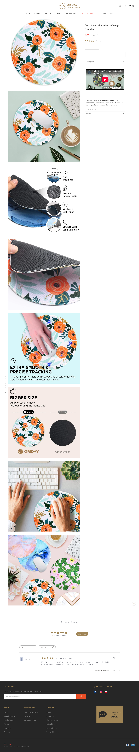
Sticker (6, 724)
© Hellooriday (7, 744)
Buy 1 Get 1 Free (30, 720)
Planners (37, 13)
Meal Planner (9, 720)
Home (27, 13)
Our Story (102, 13)
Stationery (48, 13)
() (132, 6)
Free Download (70, 13)
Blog (112, 13)
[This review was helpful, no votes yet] (113, 671)
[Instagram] (101, 692)
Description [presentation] (90, 61)
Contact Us (51, 716)
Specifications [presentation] (91, 109)
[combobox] (28, 647)
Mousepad (8, 728)
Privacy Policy (52, 728)
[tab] (105, 62)
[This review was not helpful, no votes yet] (117, 671)
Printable (27, 716)
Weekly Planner (10, 716)
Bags (58, 13)
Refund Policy (52, 724)
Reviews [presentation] (88, 113)
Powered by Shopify (23, 747)
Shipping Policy (52, 720)
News (49, 712)
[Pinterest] (106, 692)
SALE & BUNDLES (87, 13)
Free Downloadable (31, 712)
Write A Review (82, 634)
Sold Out (105, 55)
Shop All (7, 732)
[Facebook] (95, 692)
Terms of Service (53, 732)
